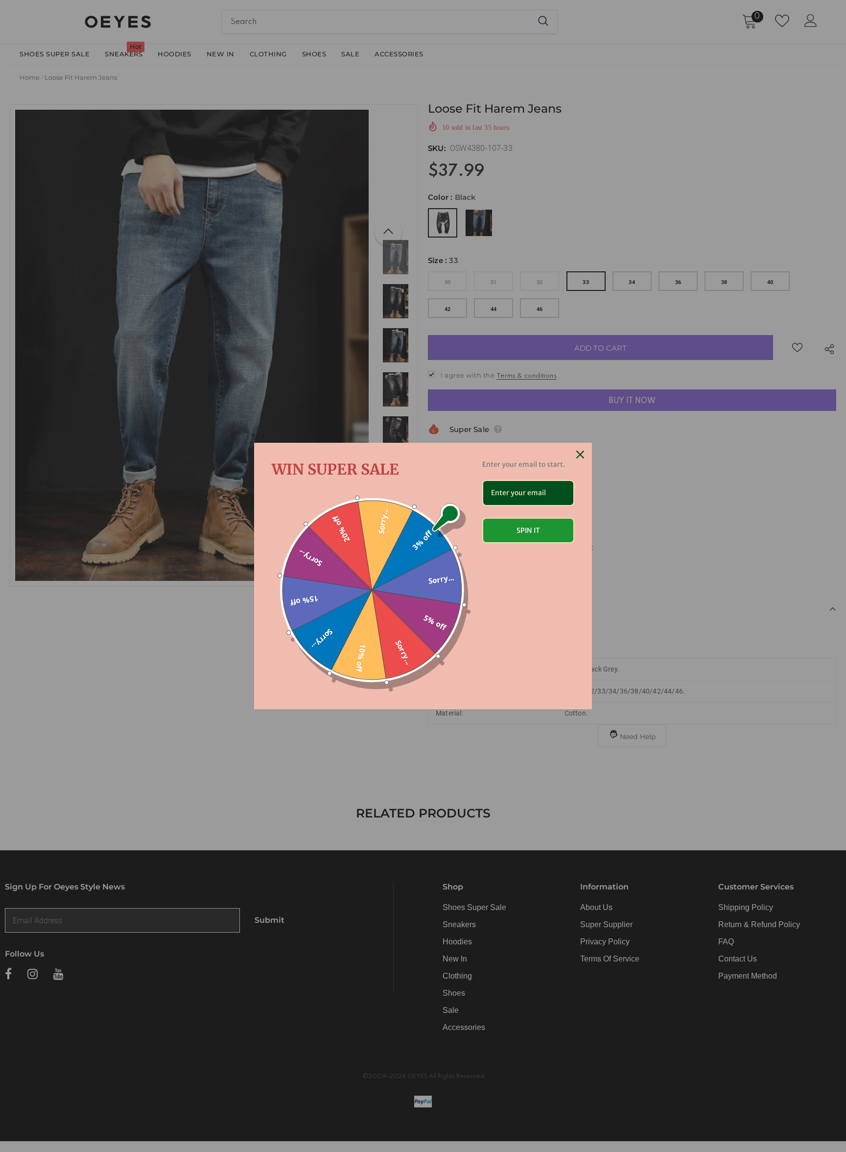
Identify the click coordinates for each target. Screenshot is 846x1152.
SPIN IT (528, 530)
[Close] (580, 454)
